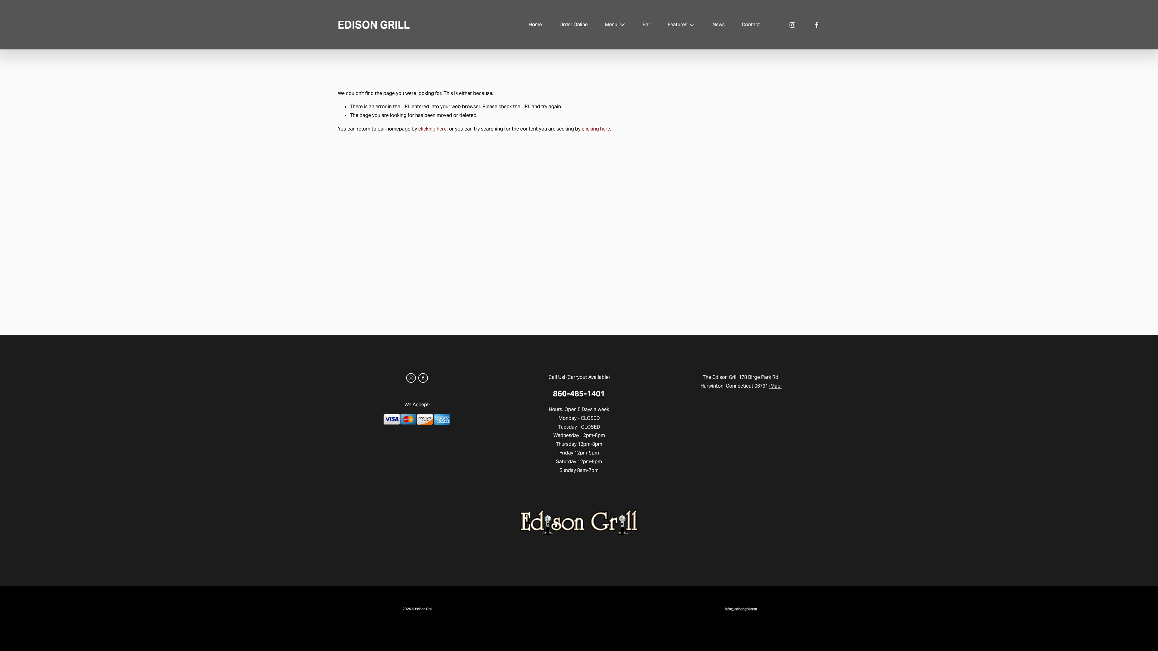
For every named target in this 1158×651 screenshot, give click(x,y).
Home (535, 24)
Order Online (573, 24)
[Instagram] (792, 24)
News (719, 24)
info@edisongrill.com (741, 609)
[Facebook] (816, 24)
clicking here (432, 129)
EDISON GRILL (374, 25)
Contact (751, 24)
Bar (646, 24)
